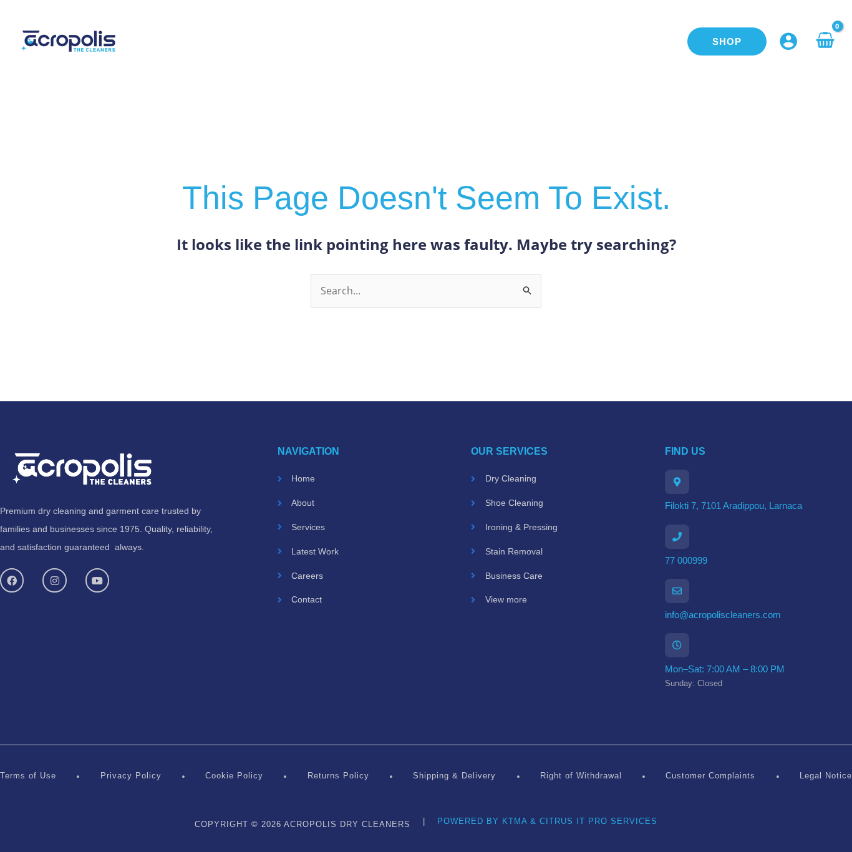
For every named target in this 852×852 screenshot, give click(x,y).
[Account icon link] (788, 41)
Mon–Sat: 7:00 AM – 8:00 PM (725, 669)
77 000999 (686, 560)
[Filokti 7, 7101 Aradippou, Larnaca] (677, 482)
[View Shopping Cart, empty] (825, 41)
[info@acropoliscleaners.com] (677, 591)
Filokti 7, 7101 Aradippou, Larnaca (733, 505)
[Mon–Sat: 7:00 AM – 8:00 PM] (677, 645)
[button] (727, 41)
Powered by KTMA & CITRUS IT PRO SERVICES (547, 821)
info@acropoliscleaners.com (723, 614)
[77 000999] (677, 537)
